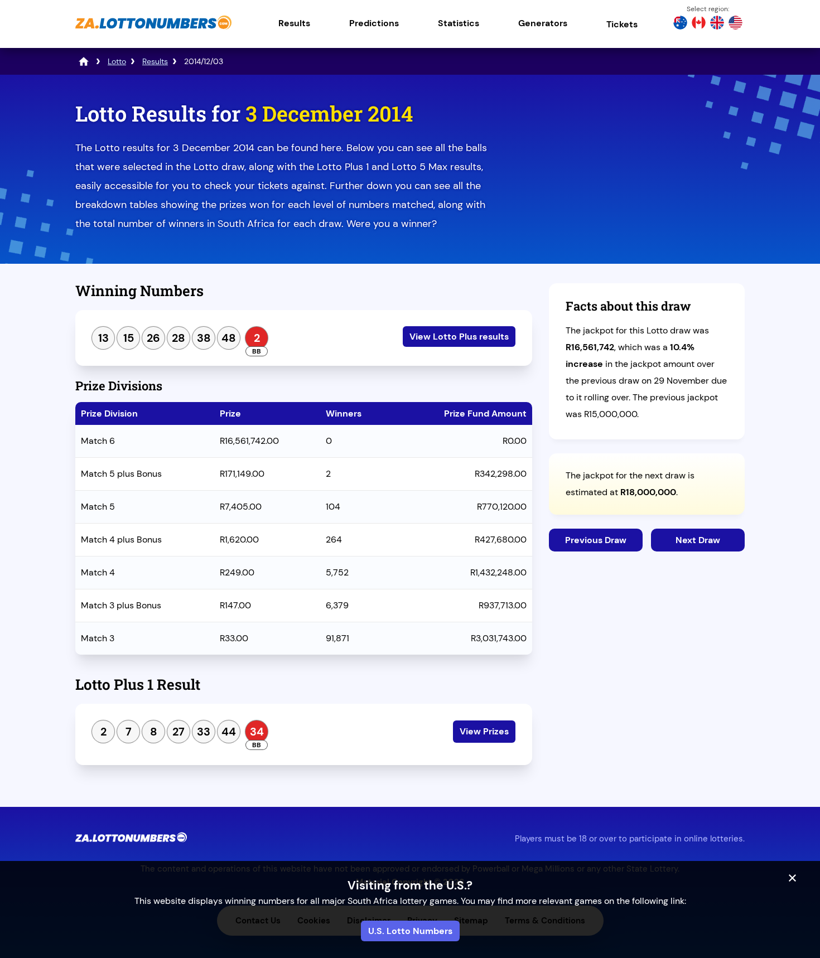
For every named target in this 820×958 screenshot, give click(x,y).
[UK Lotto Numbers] (717, 24)
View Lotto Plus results (459, 336)
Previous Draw (595, 540)
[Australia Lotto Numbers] (680, 24)
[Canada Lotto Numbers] (698, 24)
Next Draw (698, 540)
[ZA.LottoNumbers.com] (153, 30)
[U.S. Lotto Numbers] (735, 24)
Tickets (622, 24)
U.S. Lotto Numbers (410, 931)
